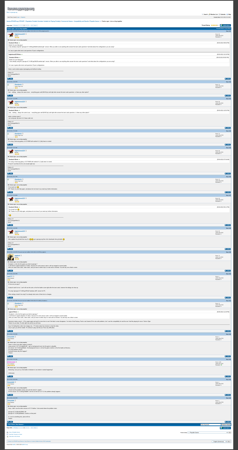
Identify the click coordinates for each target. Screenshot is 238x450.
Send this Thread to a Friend (15, 434)
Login (18, 17)
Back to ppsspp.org (12, 12)
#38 (230, 228)
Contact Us (10, 441)
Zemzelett (10, 337)
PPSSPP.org (16, 441)
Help (229, 14)
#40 (230, 273)
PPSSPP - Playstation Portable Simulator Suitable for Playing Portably (39, 21)
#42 (230, 334)
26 (31, 25)
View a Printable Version (14, 432)
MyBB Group (25, 444)
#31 (230, 31)
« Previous (15, 25)
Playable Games (94, 21)
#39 (230, 252)
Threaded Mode (220, 28)
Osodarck (18, 84)
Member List (214, 14)
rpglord (43, 252)
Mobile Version (39, 441)
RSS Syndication (47, 441)
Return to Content (31, 441)
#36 (230, 176)
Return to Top (23, 441)
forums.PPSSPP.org (12, 21)
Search (206, 14)
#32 (230, 81)
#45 (230, 398)
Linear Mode (228, 28)
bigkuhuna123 (45, 31)
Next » (35, 25)
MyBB (13, 444)
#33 (230, 98)
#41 (230, 300)
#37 (230, 195)
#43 (230, 359)
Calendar (223, 14)
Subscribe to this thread (14, 436)
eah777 (9, 276)
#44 (230, 379)
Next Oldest (11, 424)
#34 (230, 131)
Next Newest (19, 424)
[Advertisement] (69, 7)
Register (23, 17)
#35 (230, 147)
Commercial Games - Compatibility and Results (75, 21)
